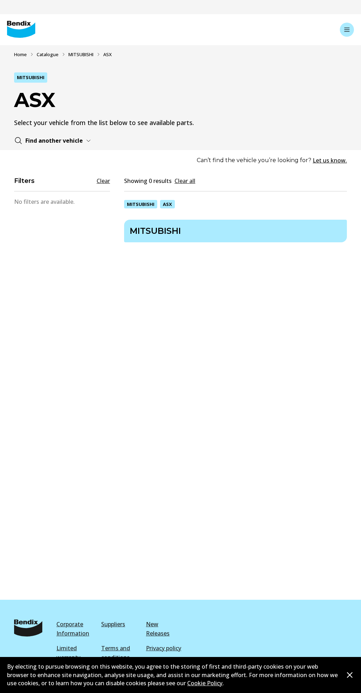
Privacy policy (163, 648)
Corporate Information (72, 628)
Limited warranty (68, 652)
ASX (167, 204)
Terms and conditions (115, 652)
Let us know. (330, 160)
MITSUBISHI (80, 54)
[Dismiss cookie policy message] (349, 675)
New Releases (158, 628)
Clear (103, 181)
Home (20, 54)
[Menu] (346, 29)
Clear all (185, 181)
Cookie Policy (204, 683)
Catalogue (48, 54)
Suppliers (113, 624)
